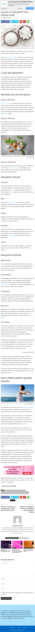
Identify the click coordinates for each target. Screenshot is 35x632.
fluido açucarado (12, 202)
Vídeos (18, 627)
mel (7, 493)
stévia (22, 493)
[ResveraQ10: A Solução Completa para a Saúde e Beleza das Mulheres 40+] (17, 545)
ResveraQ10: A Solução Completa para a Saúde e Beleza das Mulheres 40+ (17, 551)
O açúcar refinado (6, 103)
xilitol (26, 493)
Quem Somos (12, 627)
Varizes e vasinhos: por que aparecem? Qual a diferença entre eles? (8, 508)
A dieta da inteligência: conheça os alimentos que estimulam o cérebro (27, 509)
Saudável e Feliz (7, 17)
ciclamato (20, 491)
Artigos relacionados (12, 538)
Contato (24, 627)
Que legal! (30, 8)
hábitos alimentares (28, 407)
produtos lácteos (5, 284)
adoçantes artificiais (20, 490)
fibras (10, 192)
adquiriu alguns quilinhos (10, 57)
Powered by (3, 8)
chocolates (11, 235)
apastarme (14, 491)
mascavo (3, 493)
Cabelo (2, 547)
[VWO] (7, 8)
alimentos (25, 423)
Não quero (20, 8)
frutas (13, 190)
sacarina (12, 493)
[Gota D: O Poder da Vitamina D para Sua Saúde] (29, 545)
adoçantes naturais (6, 491)
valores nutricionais (14, 167)
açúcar (6, 490)
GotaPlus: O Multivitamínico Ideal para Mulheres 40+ (6, 550)
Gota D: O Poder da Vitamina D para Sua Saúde (28, 550)
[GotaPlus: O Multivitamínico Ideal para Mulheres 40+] (6, 545)
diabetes (5, 113)
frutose (26, 491)
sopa (29, 444)
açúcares (12, 490)
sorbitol (17, 493)
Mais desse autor (24, 538)
